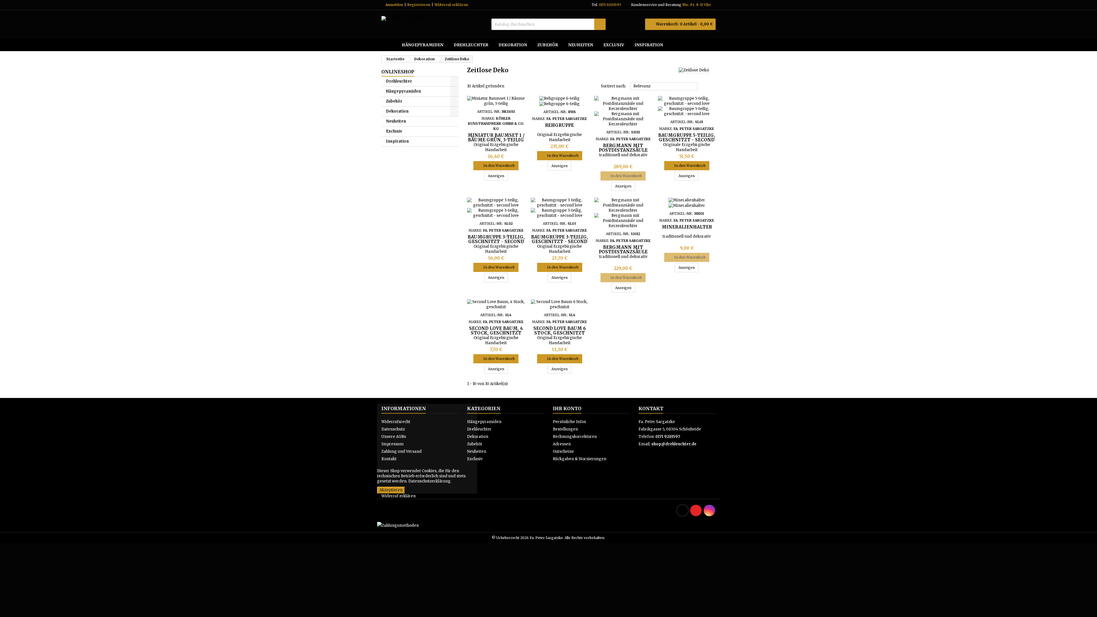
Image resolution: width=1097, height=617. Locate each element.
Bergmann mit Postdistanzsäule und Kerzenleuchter (623, 150)
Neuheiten (580, 44)
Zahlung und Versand (401, 451)
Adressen (562, 444)
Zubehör (547, 44)
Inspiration (648, 44)
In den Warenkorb (496, 165)
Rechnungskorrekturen (575, 436)
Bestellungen (565, 429)
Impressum (392, 444)
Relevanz (663, 86)
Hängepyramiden (422, 44)
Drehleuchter (471, 44)
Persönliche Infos (569, 421)
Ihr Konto (567, 408)
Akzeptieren (391, 490)
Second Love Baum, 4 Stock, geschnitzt (496, 331)
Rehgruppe (559, 125)
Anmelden (394, 5)
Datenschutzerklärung (429, 481)
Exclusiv (613, 44)
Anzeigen (498, 175)
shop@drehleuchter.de (673, 444)
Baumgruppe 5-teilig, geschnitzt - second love (686, 140)
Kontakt (389, 458)
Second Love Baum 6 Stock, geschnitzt (559, 331)
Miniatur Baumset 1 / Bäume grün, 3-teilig (496, 138)
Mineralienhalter (687, 227)
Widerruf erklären (451, 5)
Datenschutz (393, 429)
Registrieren (418, 5)
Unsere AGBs (393, 436)
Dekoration (513, 44)
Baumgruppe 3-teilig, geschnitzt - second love (496, 241)
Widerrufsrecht (395, 421)
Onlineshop (397, 72)
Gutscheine (563, 451)
